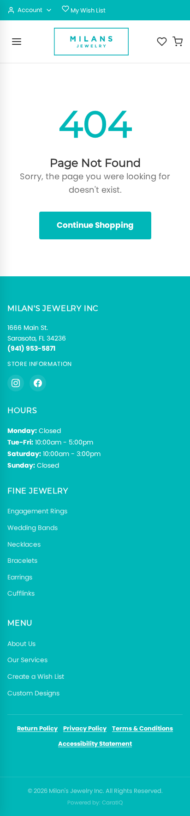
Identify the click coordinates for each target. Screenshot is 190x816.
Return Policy (37, 728)
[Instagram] (15, 383)
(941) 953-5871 (31, 348)
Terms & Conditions (142, 728)
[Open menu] (16, 41)
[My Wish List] (162, 42)
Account (30, 10)
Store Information (39, 363)
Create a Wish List (35, 676)
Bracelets (22, 560)
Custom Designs (33, 693)
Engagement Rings (37, 511)
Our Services (27, 659)
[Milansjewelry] (91, 41)
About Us (21, 643)
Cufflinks (21, 593)
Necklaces (24, 544)
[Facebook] (38, 383)
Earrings (19, 577)
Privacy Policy (85, 728)
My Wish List (87, 10)
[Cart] (177, 42)
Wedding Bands (32, 527)
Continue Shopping (95, 225)
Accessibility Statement (95, 743)
